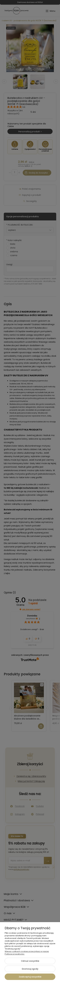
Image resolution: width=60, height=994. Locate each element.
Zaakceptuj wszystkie (30, 976)
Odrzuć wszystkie (30, 961)
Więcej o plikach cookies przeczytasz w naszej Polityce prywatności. (27, 952)
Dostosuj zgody (30, 968)
